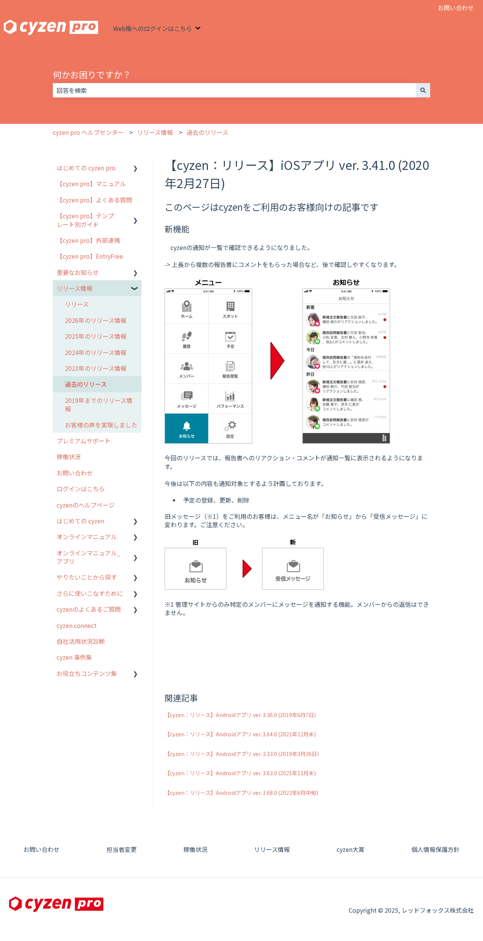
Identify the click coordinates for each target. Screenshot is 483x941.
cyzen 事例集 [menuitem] (74, 657)
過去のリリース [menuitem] (86, 384)
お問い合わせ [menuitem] (75, 472)
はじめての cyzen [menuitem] (80, 520)
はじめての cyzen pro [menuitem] (86, 167)
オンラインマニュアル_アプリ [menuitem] (88, 557)
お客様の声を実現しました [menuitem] (101, 424)
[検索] (423, 90)
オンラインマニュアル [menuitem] (87, 536)
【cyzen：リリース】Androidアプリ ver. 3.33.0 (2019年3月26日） (243, 753)
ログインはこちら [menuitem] (81, 488)
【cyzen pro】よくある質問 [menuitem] (94, 199)
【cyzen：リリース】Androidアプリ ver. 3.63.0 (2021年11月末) (240, 773)
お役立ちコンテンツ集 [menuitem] (87, 673)
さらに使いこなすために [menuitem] (90, 593)
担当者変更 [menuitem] (121, 849)
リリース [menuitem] (77, 304)
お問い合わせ (456, 7)
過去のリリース (207, 132)
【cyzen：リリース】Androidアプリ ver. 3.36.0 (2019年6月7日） (242, 715)
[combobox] (234, 90)
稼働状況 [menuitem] (69, 456)
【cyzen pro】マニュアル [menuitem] (91, 183)
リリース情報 (155, 132)
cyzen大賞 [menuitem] (351, 849)
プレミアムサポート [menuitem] (84, 440)
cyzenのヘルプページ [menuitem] (86, 504)
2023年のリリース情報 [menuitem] (95, 368)
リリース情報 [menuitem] (74, 288)
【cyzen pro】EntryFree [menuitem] (90, 256)
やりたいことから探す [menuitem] (87, 577)
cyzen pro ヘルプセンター (88, 132)
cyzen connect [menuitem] (77, 625)
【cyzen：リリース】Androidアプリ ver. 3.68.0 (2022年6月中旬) (241, 792)
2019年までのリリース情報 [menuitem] (98, 404)
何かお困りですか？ (92, 74)
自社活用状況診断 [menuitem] (81, 641)
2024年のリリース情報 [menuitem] (95, 352)
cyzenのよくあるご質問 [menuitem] (89, 609)
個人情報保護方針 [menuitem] (435, 849)
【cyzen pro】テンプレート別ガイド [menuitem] (85, 219)
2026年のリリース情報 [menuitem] (95, 320)
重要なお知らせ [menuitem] (78, 272)
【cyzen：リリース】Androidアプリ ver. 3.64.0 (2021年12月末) (240, 734)
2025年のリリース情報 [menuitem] (95, 336)
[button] (135, 168)
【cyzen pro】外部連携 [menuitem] (88, 240)
